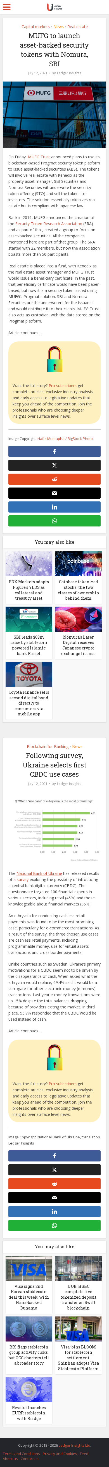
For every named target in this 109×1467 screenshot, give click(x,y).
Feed (84, 1453)
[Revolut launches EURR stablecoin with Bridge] (29, 1389)
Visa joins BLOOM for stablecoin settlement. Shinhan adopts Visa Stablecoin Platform (78, 1357)
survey (23, 879)
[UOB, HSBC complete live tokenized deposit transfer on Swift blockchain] (78, 1267)
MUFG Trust (39, 156)
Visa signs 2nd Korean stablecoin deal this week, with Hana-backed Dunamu (29, 1297)
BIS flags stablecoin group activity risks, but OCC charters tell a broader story (29, 1355)
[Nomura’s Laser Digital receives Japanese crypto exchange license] (78, 618)
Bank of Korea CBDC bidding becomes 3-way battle (51, 1442)
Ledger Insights (69, 73)
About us (10, 1458)
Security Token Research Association (48, 223)
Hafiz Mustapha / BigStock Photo (65, 438)
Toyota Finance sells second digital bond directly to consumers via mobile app (29, 703)
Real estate (77, 26)
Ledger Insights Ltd (74, 1445)
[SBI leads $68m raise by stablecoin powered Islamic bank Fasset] (29, 618)
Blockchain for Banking (47, 746)
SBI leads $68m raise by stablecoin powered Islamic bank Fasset (28, 645)
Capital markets (36, 26)
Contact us (30, 1458)
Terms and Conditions (21, 1453)
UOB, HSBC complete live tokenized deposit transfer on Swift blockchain (78, 1297)
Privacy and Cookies (60, 1453)
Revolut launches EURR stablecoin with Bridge (29, 1413)
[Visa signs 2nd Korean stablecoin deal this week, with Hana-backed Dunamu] (29, 1267)
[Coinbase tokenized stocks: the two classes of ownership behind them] (78, 563)
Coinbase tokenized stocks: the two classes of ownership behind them (78, 590)
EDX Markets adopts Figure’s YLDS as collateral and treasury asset (29, 590)
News (58, 26)
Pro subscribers (63, 385)
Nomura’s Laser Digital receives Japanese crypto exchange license (78, 645)
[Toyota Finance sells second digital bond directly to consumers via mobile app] (29, 673)
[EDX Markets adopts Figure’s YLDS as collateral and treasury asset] (29, 563)
